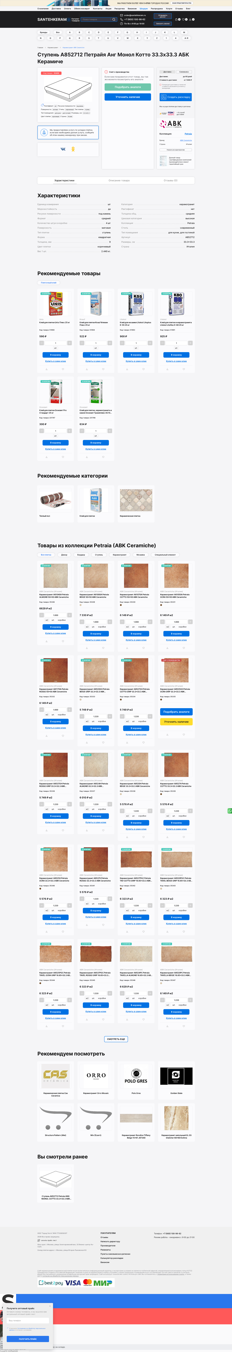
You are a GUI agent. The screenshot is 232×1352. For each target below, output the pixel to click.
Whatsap (229, 811)
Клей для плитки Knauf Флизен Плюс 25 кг (94, 323)
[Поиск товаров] (113, 19)
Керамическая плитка (130, 516)
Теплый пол (44, 516)
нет (56, 106)
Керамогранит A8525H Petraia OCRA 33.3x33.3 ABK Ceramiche (54, 879)
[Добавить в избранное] (63, 369)
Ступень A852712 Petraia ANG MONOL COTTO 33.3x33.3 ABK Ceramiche (55, 1197)
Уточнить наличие (128, 97)
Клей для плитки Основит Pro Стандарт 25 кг (53, 411)
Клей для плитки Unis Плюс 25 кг (54, 322)
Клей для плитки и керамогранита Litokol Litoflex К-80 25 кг (176, 323)
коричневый (55, 116)
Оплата (67, 8)
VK (63, 149)
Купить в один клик (55, 361)
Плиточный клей (48, 282)
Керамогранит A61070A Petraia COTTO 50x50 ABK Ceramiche (134, 595)
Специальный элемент (165, 555)
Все (57, 32)
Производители (108, 1245)
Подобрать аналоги (128, 87)
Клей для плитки (87, 516)
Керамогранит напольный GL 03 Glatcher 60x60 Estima (176, 1136)
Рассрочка (120, 8)
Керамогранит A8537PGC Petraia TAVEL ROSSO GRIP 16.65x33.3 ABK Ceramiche (95, 974)
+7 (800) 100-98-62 (134, 19)
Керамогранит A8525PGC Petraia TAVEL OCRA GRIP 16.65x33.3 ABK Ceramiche (55, 974)
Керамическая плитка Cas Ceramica (56, 1094)
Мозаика (141, 555)
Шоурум (144, 8)
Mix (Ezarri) (95, 1135)
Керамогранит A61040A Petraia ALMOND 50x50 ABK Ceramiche (54, 595)
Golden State (176, 1093)
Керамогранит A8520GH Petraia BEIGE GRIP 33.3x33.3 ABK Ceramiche (94, 690)
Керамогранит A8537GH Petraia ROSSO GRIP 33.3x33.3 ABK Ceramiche (54, 784)
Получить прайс (28, 1339)
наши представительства (181, 3)
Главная (40, 47)
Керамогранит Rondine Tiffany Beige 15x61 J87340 (136, 1136)
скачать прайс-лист (49, 1240)
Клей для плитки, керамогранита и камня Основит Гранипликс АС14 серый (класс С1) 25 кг (96, 411)
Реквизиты (106, 1250)
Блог (188, 8)
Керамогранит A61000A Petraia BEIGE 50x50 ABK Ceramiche (94, 595)
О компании (42, 8)
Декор (64, 555)
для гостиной (66, 113)
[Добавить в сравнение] (47, 369)
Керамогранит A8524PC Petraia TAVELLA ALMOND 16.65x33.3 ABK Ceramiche (136, 974)
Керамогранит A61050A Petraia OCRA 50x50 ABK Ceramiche (174, 595)
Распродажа (157, 8)
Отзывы (179, 8)
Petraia (188, 133)
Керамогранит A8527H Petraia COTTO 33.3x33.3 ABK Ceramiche (175, 784)
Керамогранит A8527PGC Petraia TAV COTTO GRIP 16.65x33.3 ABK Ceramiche (135, 879)
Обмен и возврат (82, 8)
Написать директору (110, 1241)
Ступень (99, 555)
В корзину (55, 354)
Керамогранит (53, 47)
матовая (55, 109)
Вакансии (132, 8)
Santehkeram (52, 19)
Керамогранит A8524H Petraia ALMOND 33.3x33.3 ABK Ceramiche (94, 784)
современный (70, 109)
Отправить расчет (162, 16)
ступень (87, 109)
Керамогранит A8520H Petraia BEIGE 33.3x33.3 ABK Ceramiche (135, 784)
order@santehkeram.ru (135, 15)
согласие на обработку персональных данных (60, 1276)
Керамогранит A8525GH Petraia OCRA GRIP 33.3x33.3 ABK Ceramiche (175, 690)
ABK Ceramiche (186, 140)
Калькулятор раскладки (112, 1258)
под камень (80, 106)
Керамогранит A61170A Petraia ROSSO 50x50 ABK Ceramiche (53, 690)
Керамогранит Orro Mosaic (96, 1093)
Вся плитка (46, 555)
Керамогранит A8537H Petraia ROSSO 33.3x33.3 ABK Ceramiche (95, 879)
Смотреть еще (116, 1039)
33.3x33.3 (86, 113)
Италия (70, 116)
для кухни (58, 113)
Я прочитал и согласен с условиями (27, 1329)
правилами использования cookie (170, 1274)
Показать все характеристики (176, 150)
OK (73, 149)
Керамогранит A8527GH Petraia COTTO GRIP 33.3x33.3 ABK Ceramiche (135, 690)
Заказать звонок (163, 24)
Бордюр (81, 555)
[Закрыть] (50, 1306)
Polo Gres (136, 1093)
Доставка (56, 8)
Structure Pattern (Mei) (55, 1135)
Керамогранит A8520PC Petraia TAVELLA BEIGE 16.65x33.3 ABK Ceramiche (175, 974)
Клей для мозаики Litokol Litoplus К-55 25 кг (135, 323)
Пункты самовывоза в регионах (115, 1254)
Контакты (97, 8)
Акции (108, 8)
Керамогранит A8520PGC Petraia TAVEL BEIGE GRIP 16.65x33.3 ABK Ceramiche (176, 879)
